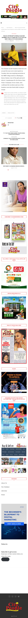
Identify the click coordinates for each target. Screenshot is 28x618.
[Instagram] (16, 596)
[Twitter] (12, 596)
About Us (4, 483)
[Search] (26, 23)
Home (2, 27)
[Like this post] (16, 117)
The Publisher (5, 487)
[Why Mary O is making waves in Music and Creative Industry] (14, 155)
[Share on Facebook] (17, 117)
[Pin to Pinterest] (20, 117)
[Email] (19, 596)
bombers (4, 112)
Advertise (4, 491)
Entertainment (9, 27)
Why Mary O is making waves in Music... (14, 166)
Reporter (12, 40)
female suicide (11, 112)
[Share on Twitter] (18, 118)
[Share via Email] (21, 117)
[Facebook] (9, 596)
